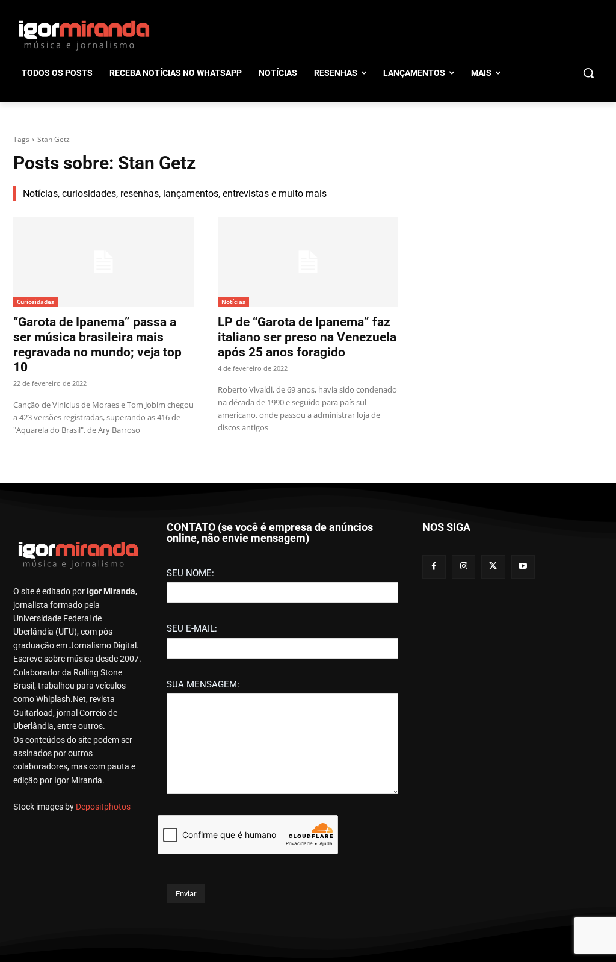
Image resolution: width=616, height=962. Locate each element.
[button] (588, 72)
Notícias (233, 301)
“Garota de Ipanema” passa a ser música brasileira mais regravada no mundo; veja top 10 (97, 344)
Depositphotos (103, 806)
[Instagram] (463, 567)
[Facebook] (434, 567)
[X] (493, 567)
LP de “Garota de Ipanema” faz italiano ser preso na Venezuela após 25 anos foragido (307, 337)
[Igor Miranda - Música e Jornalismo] (84, 35)
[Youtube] (523, 567)
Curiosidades (35, 301)
